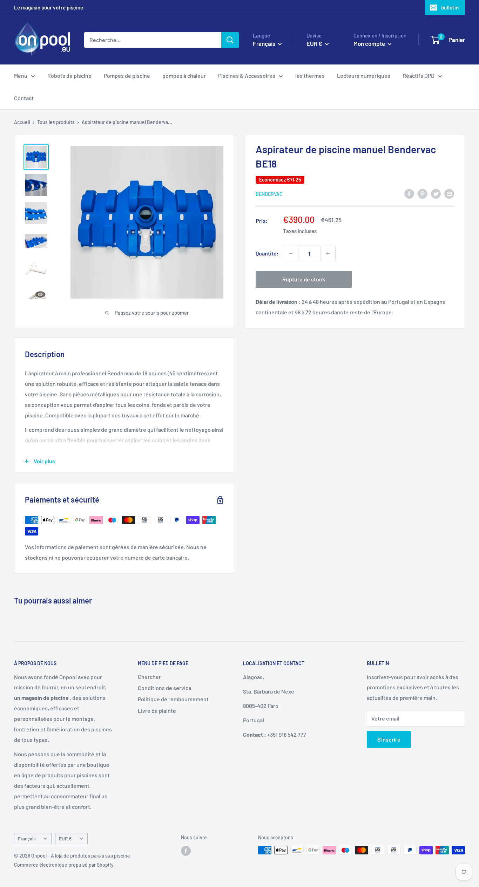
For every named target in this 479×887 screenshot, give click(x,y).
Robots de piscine (69, 75)
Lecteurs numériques (363, 75)
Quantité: (267, 253)
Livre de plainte (157, 710)
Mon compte (369, 43)
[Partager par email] (449, 193)
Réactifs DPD (418, 75)
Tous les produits (56, 122)
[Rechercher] (230, 40)
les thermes (310, 75)
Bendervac (269, 194)
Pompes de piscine (127, 75)
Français (27, 838)
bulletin (450, 7)
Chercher (149, 676)
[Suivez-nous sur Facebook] (186, 851)
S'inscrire (388, 739)
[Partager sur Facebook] (409, 193)
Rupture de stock (303, 279)
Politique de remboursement (173, 699)
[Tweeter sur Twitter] (436, 193)
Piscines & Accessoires (246, 75)
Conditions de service (164, 687)
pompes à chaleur (184, 75)
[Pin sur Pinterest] (422, 193)
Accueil (22, 122)
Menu (20, 75)
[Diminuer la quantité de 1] (290, 253)
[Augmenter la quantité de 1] (328, 253)
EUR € (65, 838)
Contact (24, 98)
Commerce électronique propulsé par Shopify (64, 865)
